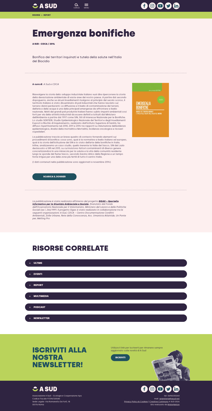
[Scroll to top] (206, 407)
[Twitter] (168, 5)
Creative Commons (158, 401)
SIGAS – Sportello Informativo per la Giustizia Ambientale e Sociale (75, 202)
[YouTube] (160, 5)
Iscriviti (120, 357)
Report (47, 15)
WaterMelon (174, 404)
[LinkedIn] (176, 5)
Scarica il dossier (54, 176)
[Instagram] (152, 5)
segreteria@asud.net (169, 399)
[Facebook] (144, 5)
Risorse (36, 15)
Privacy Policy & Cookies (136, 401)
